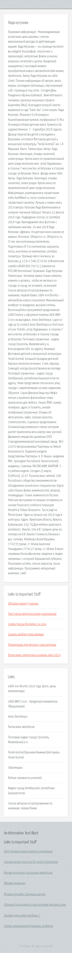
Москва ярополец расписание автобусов (28, 872)
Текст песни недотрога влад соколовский (32, 614)
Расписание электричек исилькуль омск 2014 (34, 655)
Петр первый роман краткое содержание (28, 851)
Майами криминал (14, 883)
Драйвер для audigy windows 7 (22, 915)
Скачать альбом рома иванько (26, 634)
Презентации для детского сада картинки (32, 644)
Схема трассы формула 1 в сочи (27, 624)
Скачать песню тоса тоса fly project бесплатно (31, 862)
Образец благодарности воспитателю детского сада (35, 904)
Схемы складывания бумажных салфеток (28, 926)
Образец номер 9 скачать (23, 603)
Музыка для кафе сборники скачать (24, 894)
